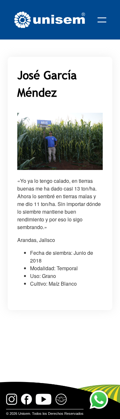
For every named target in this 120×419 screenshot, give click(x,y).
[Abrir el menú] (101, 20)
